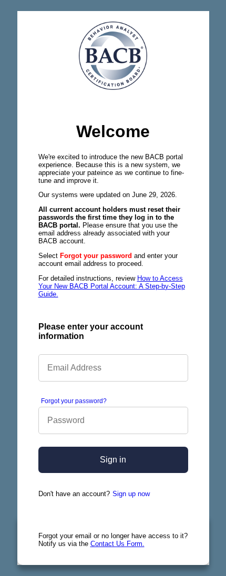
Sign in (113, 459)
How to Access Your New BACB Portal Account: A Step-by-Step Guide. (111, 286)
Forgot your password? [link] (74, 401)
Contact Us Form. (117, 544)
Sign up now (131, 494)
